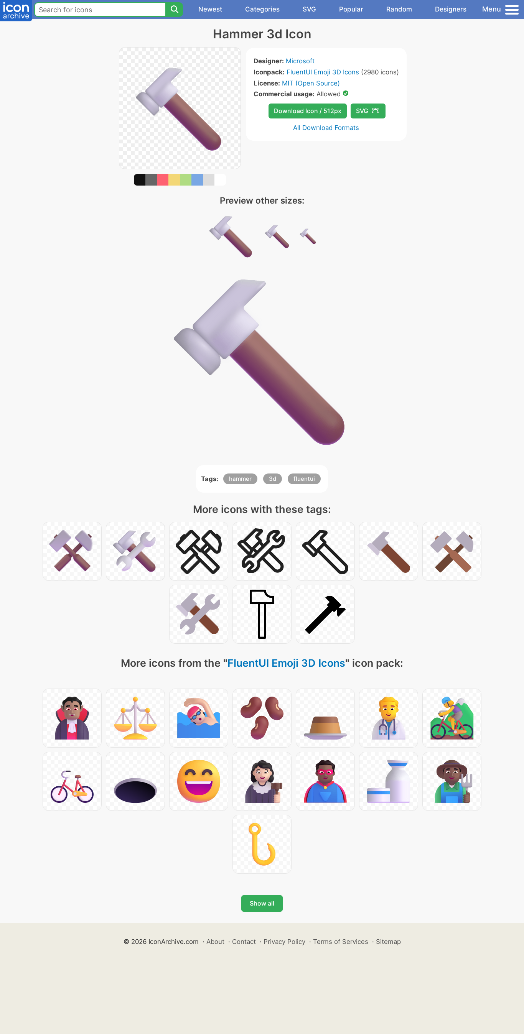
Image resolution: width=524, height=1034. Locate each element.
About (215, 941)
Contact (244, 941)
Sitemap (388, 941)
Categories (262, 9)
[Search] (174, 9)
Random (399, 9)
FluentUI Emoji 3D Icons (323, 72)
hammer (240, 478)
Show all (262, 903)
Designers (450, 9)
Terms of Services (340, 941)
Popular (351, 9)
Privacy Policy (284, 941)
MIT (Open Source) (311, 83)
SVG (309, 9)
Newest (210, 9)
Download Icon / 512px (307, 111)
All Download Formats (326, 128)
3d (272, 478)
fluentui (304, 478)
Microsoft (300, 61)
